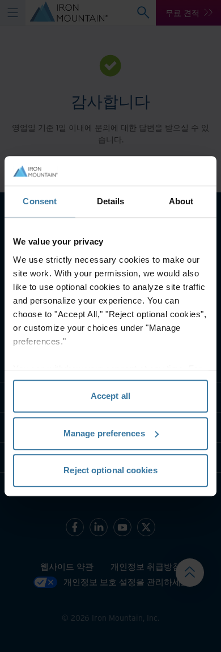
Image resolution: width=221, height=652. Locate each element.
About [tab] (181, 201)
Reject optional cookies (110, 470)
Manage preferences (104, 433)
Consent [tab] (40, 201)
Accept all (110, 396)
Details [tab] (111, 201)
